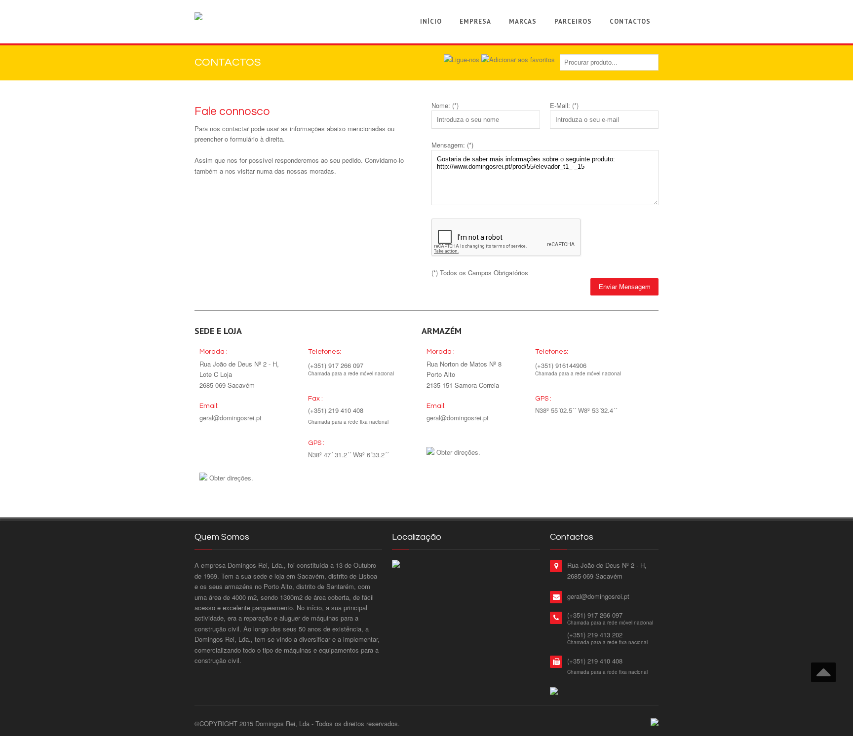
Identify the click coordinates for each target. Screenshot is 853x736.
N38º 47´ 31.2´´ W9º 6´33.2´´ (348, 454)
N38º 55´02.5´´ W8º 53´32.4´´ (576, 410)
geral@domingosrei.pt (230, 417)
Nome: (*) (445, 105)
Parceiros (573, 21)
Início (431, 21)
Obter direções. (231, 477)
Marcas (523, 21)
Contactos (630, 21)
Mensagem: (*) (452, 144)
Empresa (475, 21)
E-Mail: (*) (564, 105)
